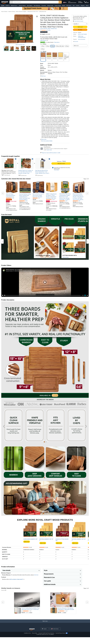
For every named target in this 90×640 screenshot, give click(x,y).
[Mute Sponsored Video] (38, 605)
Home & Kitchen (4, 11)
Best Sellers (29, 5)
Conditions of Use (27, 633)
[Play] (2, 295)
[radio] (6, 48)
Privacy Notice (34, 633)
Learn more (49, 149)
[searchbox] (35, 2)
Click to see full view (20, 44)
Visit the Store (65, 257)
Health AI (8, 5)
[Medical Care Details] (17, 5)
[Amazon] (5, 2)
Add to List (76, 45)
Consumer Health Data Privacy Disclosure (46, 633)
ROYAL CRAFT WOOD (82, 34)
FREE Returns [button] (43, 40)
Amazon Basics (22, 5)
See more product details (46, 140)
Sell (73, 5)
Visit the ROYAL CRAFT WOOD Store (48, 28)
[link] (26, 163)
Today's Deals (58, 5)
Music (87, 5)
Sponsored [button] (3, 590)
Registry (83, 5)
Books (63, 5)
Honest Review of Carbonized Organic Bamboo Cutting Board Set (20, 270)
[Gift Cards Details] (71, 5)
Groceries (44, 5)
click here (36, 574)
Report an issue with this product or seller (51, 152)
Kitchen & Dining (11, 11)
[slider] (42, 295)
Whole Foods (50, 5)
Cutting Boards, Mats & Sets (32, 11)
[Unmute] (87, 295)
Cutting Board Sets (42, 11)
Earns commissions (18, 269)
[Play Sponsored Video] (63, 599)
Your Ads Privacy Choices (60, 633)
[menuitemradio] (85, 295)
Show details (56, 169)
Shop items (56, 42)
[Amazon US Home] (32, 629)
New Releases (37, 5)
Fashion (77, 5)
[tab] (44, 441)
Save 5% (43, 42)
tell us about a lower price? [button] (16, 579)
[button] (3, 5)
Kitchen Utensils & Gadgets (21, 11)
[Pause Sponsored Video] (38, 602)
